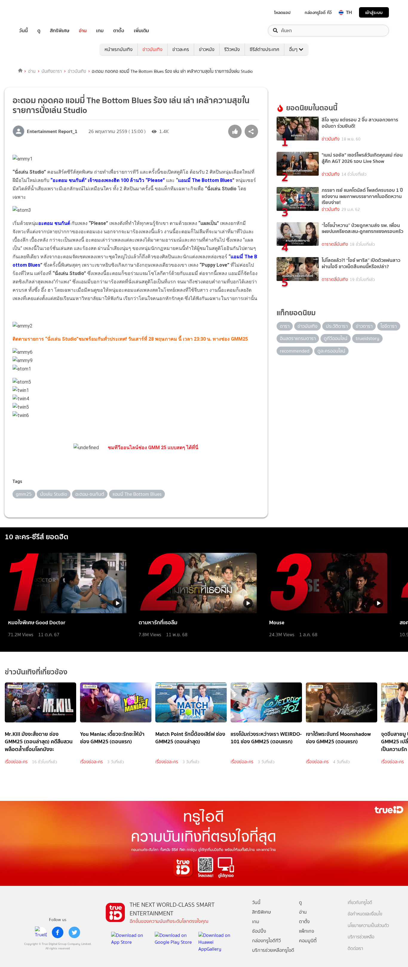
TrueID (37, 12)
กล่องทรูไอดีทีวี (266, 940)
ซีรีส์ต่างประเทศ (264, 49)
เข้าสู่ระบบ (374, 12)
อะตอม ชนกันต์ (54, 223)
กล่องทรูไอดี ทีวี (318, 12)
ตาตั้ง (118, 30)
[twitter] (74, 932)
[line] (41, 932)
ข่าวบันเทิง (152, 49)
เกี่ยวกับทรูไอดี (360, 903)
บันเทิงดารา (52, 71)
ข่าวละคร (180, 49)
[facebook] (58, 932)
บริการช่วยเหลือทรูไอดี (273, 950)
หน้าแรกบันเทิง (119, 49)
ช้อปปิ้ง (259, 931)
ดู (38, 30)
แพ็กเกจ (306, 931)
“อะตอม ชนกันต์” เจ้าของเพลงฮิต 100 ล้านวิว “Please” (107, 180)
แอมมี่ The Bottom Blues (205, 180)
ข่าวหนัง (206, 49)
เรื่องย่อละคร (16, 762)
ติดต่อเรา (355, 949)
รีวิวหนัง (232, 49)
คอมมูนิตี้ (308, 940)
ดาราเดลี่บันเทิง (335, 244)
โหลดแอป (282, 12)
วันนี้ (23, 30)
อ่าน (83, 30)
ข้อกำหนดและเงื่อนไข (365, 914)
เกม (100, 30)
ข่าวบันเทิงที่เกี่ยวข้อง (36, 672)
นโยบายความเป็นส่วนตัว (368, 926)
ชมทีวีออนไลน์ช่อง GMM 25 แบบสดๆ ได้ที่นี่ (153, 447)
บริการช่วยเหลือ (361, 937)
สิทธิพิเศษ (59, 30)
